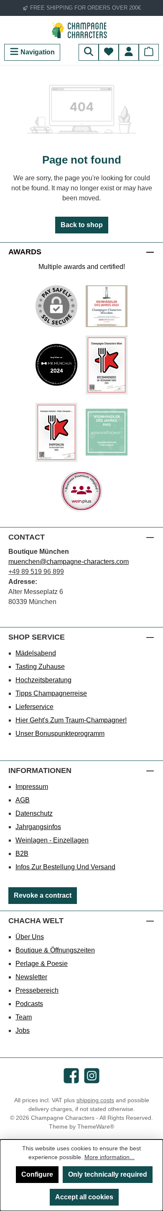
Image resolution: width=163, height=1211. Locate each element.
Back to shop (82, 224)
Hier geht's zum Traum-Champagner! (71, 720)
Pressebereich (37, 990)
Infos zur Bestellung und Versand (65, 866)
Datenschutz (34, 813)
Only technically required (107, 1174)
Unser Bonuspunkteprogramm (59, 733)
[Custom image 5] (106, 432)
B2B (21, 853)
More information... (109, 1157)
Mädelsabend (35, 653)
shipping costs (95, 1100)
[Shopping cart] (149, 52)
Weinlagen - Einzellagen (52, 840)
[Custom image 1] (106, 306)
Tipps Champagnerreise (51, 693)
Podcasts (29, 1003)
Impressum (31, 786)
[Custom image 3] (106, 364)
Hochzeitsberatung (43, 680)
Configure (37, 1174)
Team (23, 1017)
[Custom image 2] (56, 365)
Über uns (29, 936)
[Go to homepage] (81, 30)
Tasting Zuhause (40, 666)
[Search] (89, 52)
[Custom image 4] (56, 432)
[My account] (129, 52)
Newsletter (31, 977)
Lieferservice (34, 706)
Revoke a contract (42, 895)
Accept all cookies (84, 1197)
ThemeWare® (95, 1126)
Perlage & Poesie (41, 963)
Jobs (22, 1030)
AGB (22, 800)
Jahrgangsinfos (38, 826)
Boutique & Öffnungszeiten (55, 950)
